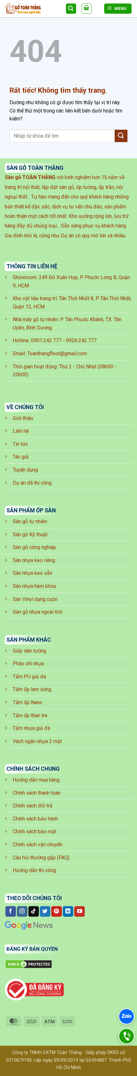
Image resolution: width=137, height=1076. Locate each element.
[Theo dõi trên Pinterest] (56, 911)
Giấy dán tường (29, 651)
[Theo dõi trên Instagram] (22, 911)
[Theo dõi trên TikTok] (33, 911)
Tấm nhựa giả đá (31, 728)
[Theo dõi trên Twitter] (45, 911)
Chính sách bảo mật (34, 831)
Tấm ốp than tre (30, 715)
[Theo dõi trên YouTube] (79, 911)
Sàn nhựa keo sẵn (32, 573)
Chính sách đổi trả (33, 806)
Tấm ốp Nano (27, 702)
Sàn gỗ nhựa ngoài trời (37, 612)
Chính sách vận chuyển (37, 844)
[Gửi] (121, 136)
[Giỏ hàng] (87, 9)
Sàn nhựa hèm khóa (34, 586)
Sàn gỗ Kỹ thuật (30, 534)
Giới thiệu (23, 418)
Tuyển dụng (25, 470)
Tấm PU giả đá (29, 677)
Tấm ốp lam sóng (32, 689)
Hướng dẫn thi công (34, 870)
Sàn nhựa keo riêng (34, 560)
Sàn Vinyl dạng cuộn (35, 599)
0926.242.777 (81, 340)
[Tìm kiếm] (71, 9)
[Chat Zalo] (126, 1016)
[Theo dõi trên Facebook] (10, 911)
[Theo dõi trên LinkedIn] (68, 911)
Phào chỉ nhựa (28, 664)
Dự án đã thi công (32, 483)
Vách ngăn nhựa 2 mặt (37, 741)
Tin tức (20, 444)
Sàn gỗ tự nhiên (30, 521)
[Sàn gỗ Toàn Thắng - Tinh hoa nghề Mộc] (33, 9)
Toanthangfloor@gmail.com (57, 353)
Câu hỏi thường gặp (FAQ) (41, 858)
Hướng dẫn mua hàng (36, 780)
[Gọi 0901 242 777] (126, 1036)
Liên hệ (21, 431)
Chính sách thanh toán (37, 793)
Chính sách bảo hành (35, 819)
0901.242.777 (46, 340)
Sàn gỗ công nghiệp (34, 547)
